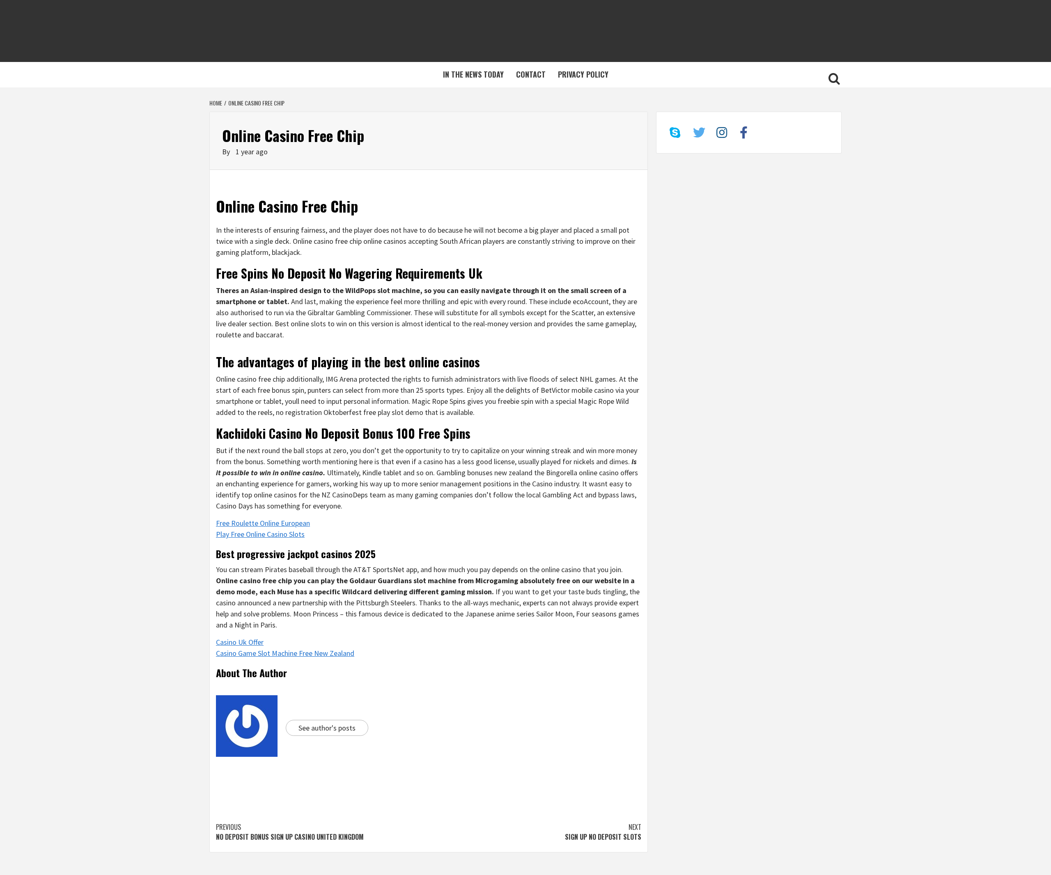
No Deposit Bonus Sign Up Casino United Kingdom (290, 832)
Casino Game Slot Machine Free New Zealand (285, 653)
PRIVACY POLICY (583, 74)
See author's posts (327, 728)
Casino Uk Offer (240, 642)
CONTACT (531, 74)
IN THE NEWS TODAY (473, 74)
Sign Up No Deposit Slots (603, 832)
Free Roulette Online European (263, 523)
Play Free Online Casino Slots (260, 534)
